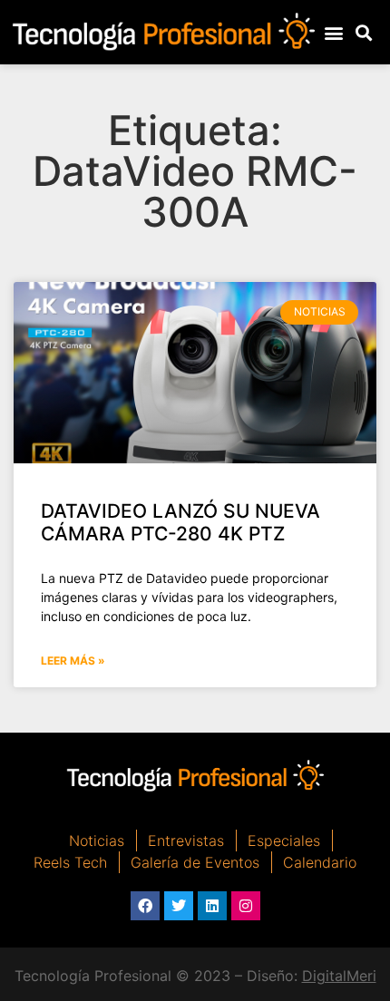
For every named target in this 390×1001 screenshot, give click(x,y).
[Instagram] (245, 905)
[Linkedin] (212, 905)
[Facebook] (145, 905)
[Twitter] (178, 905)
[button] (333, 32)
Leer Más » (73, 660)
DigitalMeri (339, 976)
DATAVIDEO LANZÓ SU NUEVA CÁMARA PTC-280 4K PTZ (180, 522)
